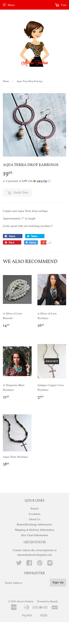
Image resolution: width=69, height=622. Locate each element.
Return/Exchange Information (34, 524)
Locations (34, 514)
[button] (34, 181)
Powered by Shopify (47, 601)
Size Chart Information (34, 535)
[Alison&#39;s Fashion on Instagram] (50, 564)
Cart (63, 5)
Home (6, 81)
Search (34, 508)
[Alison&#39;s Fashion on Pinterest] (40, 564)
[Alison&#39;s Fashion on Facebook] (29, 564)
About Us (34, 519)
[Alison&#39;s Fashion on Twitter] (19, 564)
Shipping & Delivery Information (34, 530)
